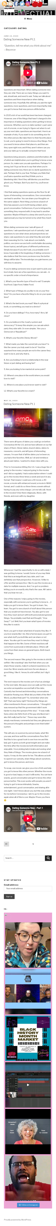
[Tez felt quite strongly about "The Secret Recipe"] (28, 991)
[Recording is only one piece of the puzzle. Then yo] (28, 1085)
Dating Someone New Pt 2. (19, 39)
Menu (29, 19)
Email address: (11, 885)
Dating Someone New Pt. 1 (19, 404)
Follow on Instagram (30, 1205)
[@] (12, 916)
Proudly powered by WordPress (17, 1220)
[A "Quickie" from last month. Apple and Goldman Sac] (28, 1178)
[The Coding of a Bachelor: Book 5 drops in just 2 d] (28, 1131)
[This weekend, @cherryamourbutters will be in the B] (28, 1038)
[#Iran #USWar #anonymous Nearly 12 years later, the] (28, 945)
